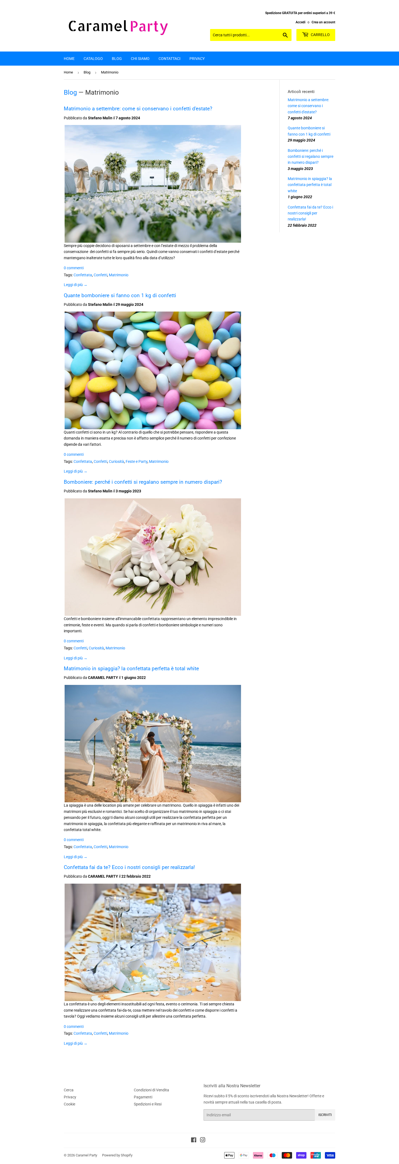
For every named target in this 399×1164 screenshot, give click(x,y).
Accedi (300, 22)
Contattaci (169, 58)
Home (69, 58)
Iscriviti (325, 1115)
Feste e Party (136, 461)
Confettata (83, 275)
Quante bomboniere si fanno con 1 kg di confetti (120, 296)
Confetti (100, 275)
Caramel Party (86, 1155)
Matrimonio (118, 275)
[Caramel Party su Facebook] (194, 1141)
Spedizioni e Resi (148, 1104)
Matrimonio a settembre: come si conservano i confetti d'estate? (138, 109)
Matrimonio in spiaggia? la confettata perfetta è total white (131, 669)
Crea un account (323, 22)
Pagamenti (143, 1097)
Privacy (197, 58)
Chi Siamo (140, 58)
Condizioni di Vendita (151, 1090)
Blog (117, 58)
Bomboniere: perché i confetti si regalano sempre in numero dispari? (143, 482)
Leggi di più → (75, 285)
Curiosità (116, 461)
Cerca (69, 1090)
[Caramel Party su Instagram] (202, 1141)
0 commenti (74, 268)
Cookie (69, 1104)
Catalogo (93, 58)
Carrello (320, 35)
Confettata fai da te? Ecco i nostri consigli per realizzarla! (129, 867)
